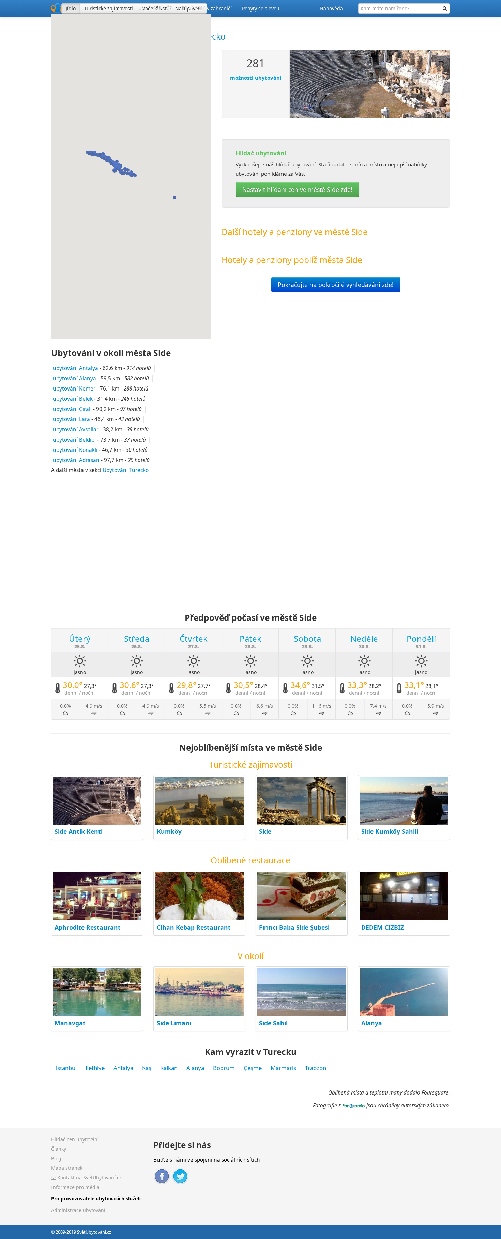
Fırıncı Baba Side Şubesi (294, 927)
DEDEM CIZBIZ (382, 927)
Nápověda (331, 8)
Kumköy (169, 831)
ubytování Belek (73, 398)
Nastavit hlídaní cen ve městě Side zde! (297, 189)
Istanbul (66, 1068)
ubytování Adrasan (76, 460)
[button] (124, 173)
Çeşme (253, 1068)
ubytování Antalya (75, 368)
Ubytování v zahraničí (207, 8)
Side (265, 831)
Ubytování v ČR (155, 8)
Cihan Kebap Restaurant (194, 927)
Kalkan (169, 1068)
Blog (56, 1158)
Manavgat (70, 1023)
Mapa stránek (66, 1168)
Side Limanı (174, 1023)
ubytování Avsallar (75, 429)
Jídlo (71, 8)
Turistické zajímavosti (108, 8)
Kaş (146, 1068)
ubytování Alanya (74, 378)
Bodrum (224, 1068)
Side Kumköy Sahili (389, 831)
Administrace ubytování (78, 1210)
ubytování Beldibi (74, 439)
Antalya (123, 1068)
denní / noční (79, 693)
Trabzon (315, 1068)
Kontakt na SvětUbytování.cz (89, 1177)
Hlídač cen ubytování (75, 1139)
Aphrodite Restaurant (88, 927)
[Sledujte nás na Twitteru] (180, 1176)
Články (58, 1149)
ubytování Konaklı (75, 450)
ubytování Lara (71, 419)
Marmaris (283, 1068)
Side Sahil (273, 1023)
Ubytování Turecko (126, 470)
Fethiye (95, 1068)
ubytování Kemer (74, 388)
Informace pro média (75, 1187)
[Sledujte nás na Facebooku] (161, 1176)
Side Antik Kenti (79, 831)
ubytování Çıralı (72, 409)
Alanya (371, 1023)
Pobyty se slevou (260, 8)
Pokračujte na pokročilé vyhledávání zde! (336, 284)
